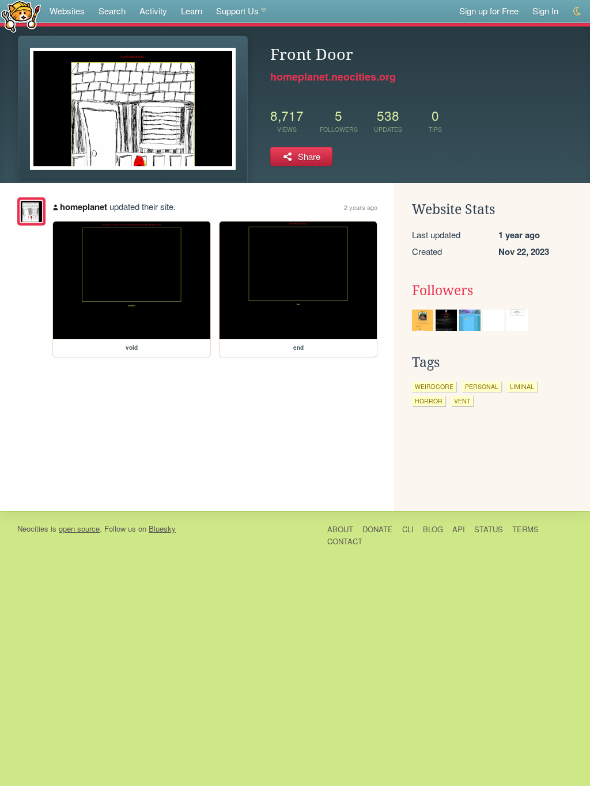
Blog (433, 529)
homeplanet (83, 206)
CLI (408, 529)
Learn (191, 11)
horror (428, 400)
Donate (377, 529)
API (458, 529)
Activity (153, 11)
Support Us (237, 11)
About (340, 529)
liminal (522, 386)
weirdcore (434, 386)
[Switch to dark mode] (577, 11)
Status (488, 529)
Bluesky (162, 528)
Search (112, 11)
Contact (344, 541)
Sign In (545, 11)
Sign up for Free (489, 11)
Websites (67, 11)
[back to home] (21, 16)
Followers (442, 290)
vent (462, 400)
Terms (525, 529)
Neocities (32, 528)
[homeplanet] (31, 211)
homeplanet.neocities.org (333, 76)
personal (481, 386)
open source (79, 528)
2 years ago (360, 207)
